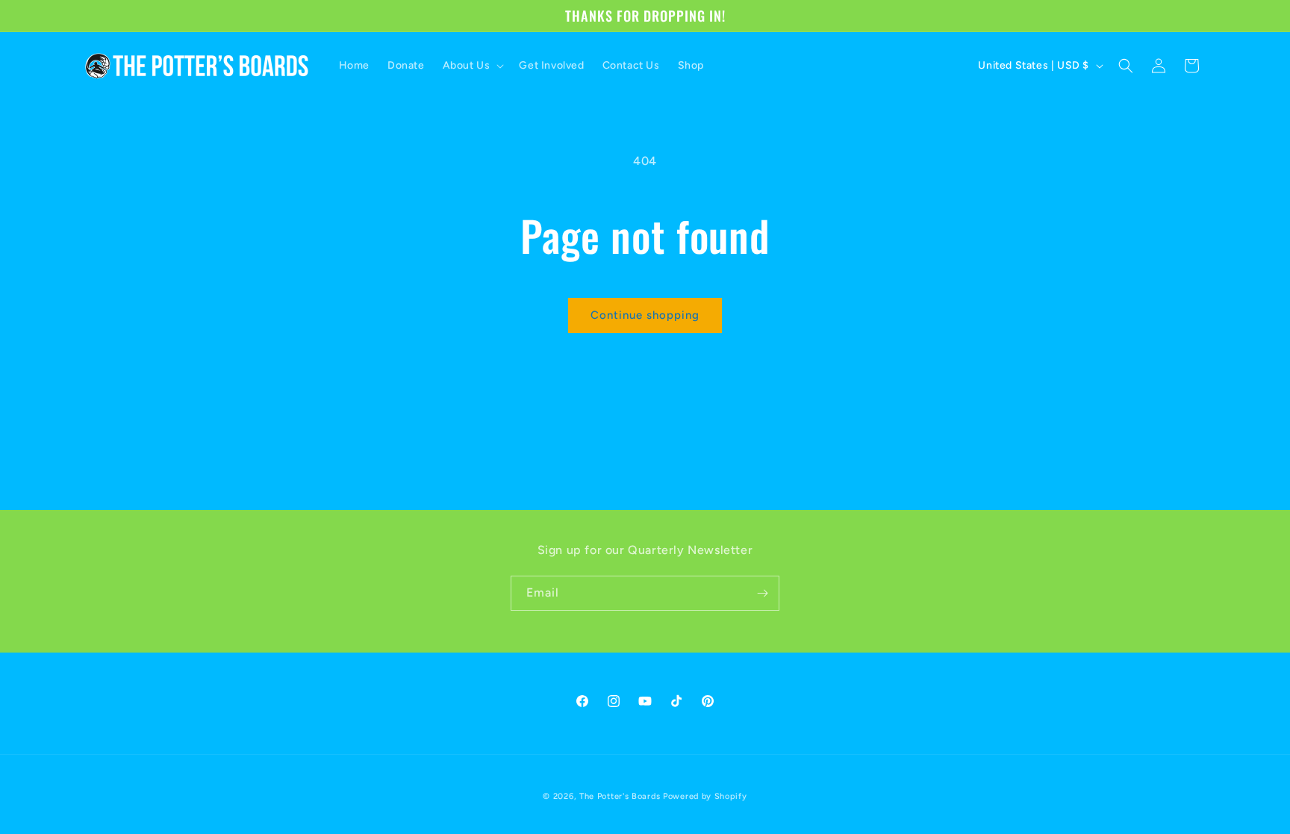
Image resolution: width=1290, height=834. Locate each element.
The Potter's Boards (619, 796)
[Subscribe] (762, 593)
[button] (472, 65)
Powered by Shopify (705, 796)
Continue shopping (645, 315)
